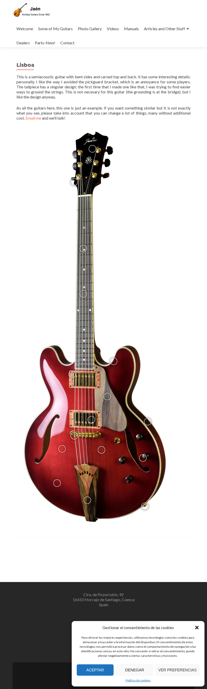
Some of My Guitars (55, 28)
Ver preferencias (177, 670)
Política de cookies (138, 680)
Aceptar (95, 670)
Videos (113, 28)
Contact (67, 42)
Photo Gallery (90, 28)
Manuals (131, 28)
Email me (33, 118)
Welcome (24, 28)
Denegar (134, 670)
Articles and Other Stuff (164, 28)
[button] (196, 627)
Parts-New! (45, 42)
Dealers (23, 42)
